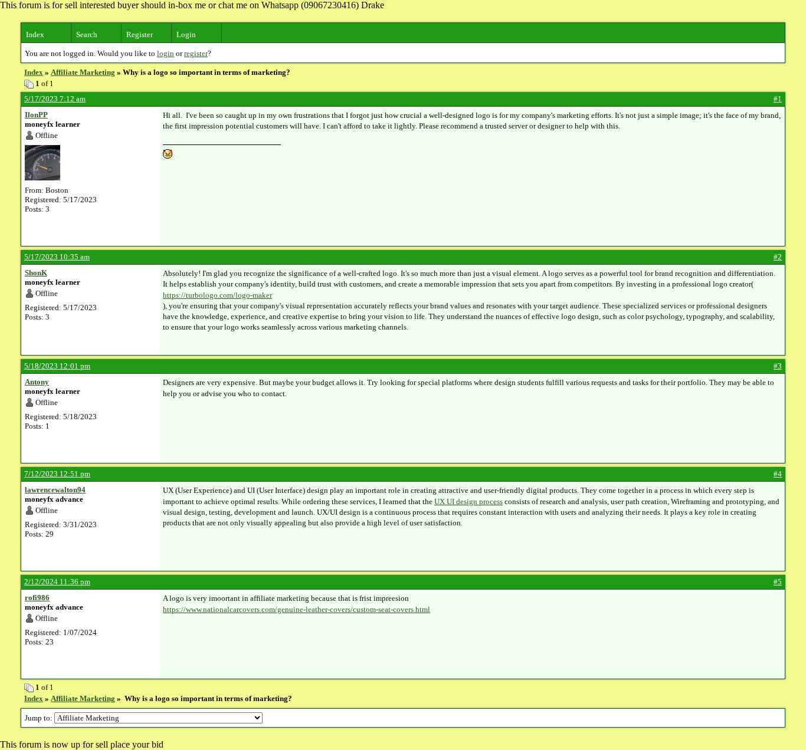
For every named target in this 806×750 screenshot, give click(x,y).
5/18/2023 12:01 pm (57, 365)
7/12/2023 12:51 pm (57, 473)
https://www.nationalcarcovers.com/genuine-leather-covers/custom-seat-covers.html (296, 609)
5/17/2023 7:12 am (55, 98)
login (165, 53)
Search (86, 34)
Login (186, 34)
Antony (37, 381)
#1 (778, 98)
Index (35, 34)
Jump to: (39, 717)
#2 (778, 256)
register (196, 53)
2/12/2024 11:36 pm (57, 581)
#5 (778, 581)
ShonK (36, 272)
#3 (778, 365)
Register (139, 34)
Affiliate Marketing (83, 72)
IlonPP (36, 114)
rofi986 (37, 597)
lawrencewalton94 (55, 489)
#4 (778, 473)
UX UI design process (468, 501)
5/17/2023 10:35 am (57, 256)
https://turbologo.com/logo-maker (217, 295)
